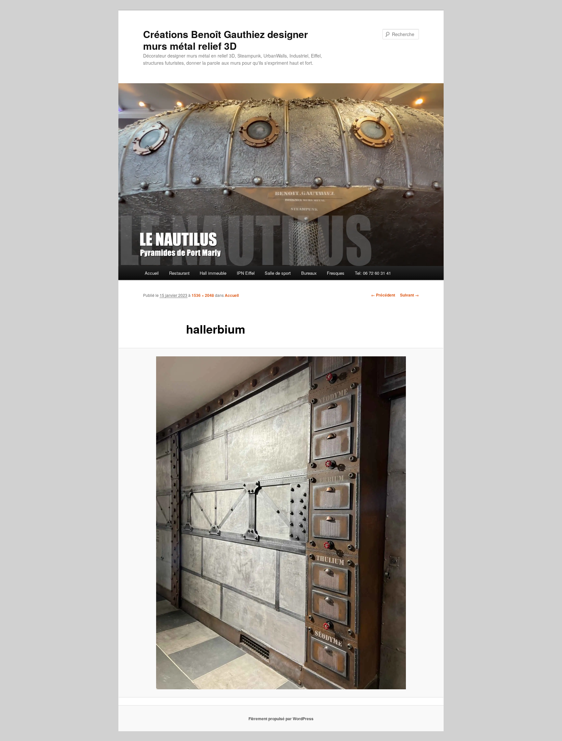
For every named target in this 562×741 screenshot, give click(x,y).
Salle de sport (278, 273)
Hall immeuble (213, 273)
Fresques (335, 273)
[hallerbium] (281, 522)
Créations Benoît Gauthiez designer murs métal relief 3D (225, 40)
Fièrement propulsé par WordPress (281, 718)
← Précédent (383, 295)
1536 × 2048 (203, 295)
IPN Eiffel (246, 273)
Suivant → (409, 295)
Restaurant (179, 273)
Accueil (152, 273)
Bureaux (309, 273)
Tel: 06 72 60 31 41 (373, 273)
